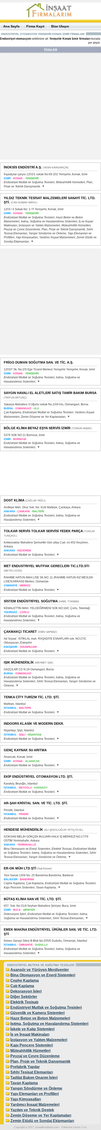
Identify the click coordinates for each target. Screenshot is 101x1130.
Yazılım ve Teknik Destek (32, 1110)
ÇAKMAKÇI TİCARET (20, 631)
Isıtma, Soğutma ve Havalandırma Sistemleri (49, 1024)
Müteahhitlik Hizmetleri (30, 1051)
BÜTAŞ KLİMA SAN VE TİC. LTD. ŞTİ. (33, 899)
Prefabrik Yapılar (25, 1067)
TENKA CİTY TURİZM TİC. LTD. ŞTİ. (31, 697)
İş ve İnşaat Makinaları (29, 1034)
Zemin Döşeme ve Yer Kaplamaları (40, 1115)
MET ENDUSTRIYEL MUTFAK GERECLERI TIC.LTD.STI (46, 566)
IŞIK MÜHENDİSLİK (19, 662)
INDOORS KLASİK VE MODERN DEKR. (34, 723)
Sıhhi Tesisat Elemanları (31, 1072)
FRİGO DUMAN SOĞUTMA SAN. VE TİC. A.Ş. (38, 362)
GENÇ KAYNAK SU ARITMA (25, 750)
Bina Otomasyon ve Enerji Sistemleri (42, 975)
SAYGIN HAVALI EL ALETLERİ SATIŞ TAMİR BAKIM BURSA (50, 393)
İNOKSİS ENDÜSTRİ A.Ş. (23, 167)
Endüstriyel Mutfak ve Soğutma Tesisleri (46, 1007)
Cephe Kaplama (24, 980)
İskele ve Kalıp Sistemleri (32, 1029)
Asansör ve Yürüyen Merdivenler (39, 970)
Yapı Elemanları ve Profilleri (34, 1094)
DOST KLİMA (14, 500)
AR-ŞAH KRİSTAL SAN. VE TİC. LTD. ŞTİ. (36, 803)
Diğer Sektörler (23, 997)
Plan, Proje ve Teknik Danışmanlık (40, 1061)
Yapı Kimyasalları (25, 1099)
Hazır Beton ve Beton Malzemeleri (40, 1018)
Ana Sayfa (11, 26)
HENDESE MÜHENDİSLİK (23, 829)
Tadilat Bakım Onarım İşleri (34, 1078)
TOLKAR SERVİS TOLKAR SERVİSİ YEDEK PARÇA (43, 531)
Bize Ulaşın (60, 26)
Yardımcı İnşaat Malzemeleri (34, 1105)
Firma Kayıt (35, 26)
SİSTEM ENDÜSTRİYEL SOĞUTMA (31, 601)
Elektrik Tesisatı (24, 1002)
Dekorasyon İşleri (26, 991)
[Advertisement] (50, 108)
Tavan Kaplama (24, 1083)
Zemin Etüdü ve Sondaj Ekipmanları (42, 1121)
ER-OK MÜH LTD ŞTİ (20, 868)
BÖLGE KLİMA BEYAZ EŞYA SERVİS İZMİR (37, 428)
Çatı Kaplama (22, 986)
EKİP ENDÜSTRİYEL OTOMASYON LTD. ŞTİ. (38, 776)
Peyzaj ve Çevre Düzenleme (35, 1056)
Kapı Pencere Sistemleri (31, 1045)
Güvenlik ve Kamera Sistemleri (37, 1013)
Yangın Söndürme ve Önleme (36, 1088)
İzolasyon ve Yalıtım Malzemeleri (38, 1040)
